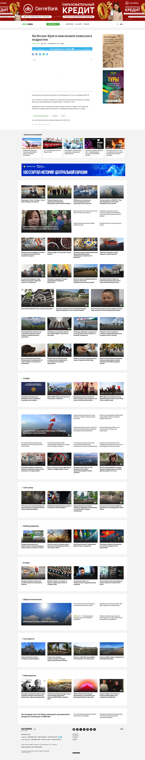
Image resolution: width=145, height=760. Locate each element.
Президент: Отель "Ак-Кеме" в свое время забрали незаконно (33, 201)
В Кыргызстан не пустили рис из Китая (111, 224)
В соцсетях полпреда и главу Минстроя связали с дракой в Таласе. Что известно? (31, 280)
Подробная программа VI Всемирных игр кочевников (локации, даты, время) (30, 398)
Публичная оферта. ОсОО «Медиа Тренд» (31, 747)
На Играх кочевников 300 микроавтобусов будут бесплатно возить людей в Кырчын (58, 444)
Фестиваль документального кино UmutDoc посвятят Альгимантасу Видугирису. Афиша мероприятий (33, 695)
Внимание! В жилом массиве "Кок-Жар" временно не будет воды (111, 604)
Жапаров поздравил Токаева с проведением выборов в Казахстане (57, 280)
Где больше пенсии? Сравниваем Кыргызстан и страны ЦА (85, 545)
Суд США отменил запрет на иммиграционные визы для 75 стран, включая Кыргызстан (110, 280)
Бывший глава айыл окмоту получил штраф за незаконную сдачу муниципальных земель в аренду (110, 213)
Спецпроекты (70, 24)
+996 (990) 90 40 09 (35, 739)
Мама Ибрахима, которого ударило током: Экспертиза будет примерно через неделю (41, 228)
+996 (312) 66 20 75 (42, 737)
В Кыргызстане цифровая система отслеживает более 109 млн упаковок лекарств (32, 254)
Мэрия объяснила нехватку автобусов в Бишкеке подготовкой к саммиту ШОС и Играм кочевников (85, 508)
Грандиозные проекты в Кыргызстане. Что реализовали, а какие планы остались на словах (32, 545)
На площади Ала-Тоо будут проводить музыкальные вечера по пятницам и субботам (45, 715)
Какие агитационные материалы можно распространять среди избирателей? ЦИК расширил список (111, 361)
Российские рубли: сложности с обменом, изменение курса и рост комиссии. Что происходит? (32, 469)
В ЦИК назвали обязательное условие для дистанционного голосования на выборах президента (57, 361)
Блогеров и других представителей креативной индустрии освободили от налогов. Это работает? (85, 255)
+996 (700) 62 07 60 (52, 737)
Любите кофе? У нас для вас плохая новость (59, 253)
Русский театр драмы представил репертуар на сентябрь (85, 715)
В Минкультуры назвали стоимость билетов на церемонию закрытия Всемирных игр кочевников (85, 429)
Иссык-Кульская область (41, 116)
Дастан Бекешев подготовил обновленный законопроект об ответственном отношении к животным (32, 361)
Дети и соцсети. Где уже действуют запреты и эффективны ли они (59, 468)
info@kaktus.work (32, 737)
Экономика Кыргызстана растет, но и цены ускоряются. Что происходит (111, 545)
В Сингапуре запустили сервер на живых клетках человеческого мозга (111, 582)
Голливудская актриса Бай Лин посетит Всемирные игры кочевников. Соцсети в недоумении (85, 444)
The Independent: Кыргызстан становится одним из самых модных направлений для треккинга (31, 334)
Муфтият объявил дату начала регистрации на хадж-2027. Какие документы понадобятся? (111, 617)
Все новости (52, 24)
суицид (55, 116)
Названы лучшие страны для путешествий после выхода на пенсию (31, 582)
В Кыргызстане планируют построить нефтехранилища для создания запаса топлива (111, 333)
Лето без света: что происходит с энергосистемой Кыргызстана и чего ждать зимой (58, 545)
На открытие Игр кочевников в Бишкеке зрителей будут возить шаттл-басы (32, 444)
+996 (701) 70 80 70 (46, 739)
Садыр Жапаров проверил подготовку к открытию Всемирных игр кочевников (44, 432)
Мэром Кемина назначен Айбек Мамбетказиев (84, 224)
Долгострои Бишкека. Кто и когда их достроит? (37, 308)
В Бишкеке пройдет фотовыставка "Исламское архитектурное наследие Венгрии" (111, 715)
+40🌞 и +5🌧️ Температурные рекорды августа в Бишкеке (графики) (83, 617)
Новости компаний (33, 135)
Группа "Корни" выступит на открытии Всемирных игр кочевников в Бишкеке (109, 695)
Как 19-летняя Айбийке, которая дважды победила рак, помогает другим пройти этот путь (111, 469)
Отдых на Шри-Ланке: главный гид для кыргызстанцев (112, 658)
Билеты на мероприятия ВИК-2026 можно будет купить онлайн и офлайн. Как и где (111, 416)
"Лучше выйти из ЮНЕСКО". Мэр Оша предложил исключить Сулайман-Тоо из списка (111, 201)
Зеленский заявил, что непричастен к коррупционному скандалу (85, 582)
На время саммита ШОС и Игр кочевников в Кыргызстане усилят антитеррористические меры (111, 444)
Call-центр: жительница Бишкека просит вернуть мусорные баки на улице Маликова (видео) (33, 507)
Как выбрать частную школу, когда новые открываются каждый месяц (73, 152)
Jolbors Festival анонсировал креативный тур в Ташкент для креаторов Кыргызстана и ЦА (84, 695)
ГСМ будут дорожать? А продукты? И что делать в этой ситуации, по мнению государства (85, 333)
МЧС (63, 116)
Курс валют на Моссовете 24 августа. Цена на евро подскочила (86, 211)
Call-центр (78, 24)
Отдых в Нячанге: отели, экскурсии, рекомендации (30, 658)
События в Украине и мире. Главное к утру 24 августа (109, 253)
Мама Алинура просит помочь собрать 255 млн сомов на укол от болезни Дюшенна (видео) (106, 309)
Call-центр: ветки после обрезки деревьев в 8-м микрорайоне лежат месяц (112, 507)
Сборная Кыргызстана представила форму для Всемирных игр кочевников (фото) (59, 201)
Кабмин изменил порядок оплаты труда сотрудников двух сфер (85, 359)
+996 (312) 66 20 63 (56, 739)
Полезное (86, 24)
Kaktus (62, 43)
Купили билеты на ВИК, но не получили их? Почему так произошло (109, 429)
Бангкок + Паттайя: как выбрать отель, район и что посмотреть (84, 658)
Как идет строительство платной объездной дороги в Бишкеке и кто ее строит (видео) (71, 309)
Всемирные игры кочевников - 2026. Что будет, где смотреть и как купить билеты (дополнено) (85, 398)
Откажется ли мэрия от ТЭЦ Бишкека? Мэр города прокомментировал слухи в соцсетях (83, 470)
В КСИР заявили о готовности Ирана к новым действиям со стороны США (57, 582)
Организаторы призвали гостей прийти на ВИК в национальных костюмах (84, 416)
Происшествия (36, 43)
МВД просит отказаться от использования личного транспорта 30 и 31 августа (83, 201)
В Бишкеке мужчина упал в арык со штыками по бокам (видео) (59, 506)
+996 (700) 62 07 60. (65, 120)
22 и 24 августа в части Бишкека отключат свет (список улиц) (84, 604)
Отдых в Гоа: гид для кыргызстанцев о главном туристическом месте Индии (57, 658)
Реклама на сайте (25, 734)
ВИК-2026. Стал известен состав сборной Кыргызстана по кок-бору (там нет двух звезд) (111, 398)
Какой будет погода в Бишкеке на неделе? (40, 622)
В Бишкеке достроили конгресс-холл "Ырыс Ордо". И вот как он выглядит (58, 333)
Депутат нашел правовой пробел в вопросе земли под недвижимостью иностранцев (85, 280)
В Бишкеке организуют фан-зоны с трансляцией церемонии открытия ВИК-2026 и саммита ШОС (59, 696)
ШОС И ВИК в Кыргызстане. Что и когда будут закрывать (58, 397)
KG (122, 729)
